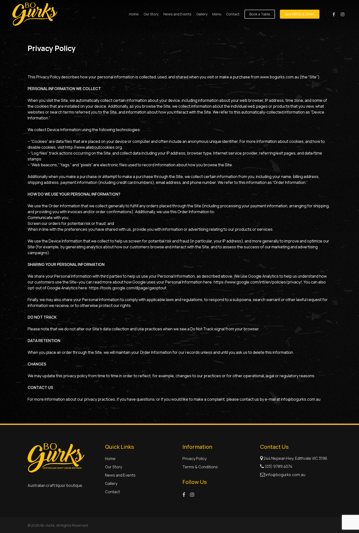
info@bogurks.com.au (285, 474)
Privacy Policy (194, 458)
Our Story (113, 467)
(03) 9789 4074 (278, 466)
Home (110, 458)
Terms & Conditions (200, 467)
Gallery (111, 483)
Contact (112, 491)
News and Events (120, 475)
